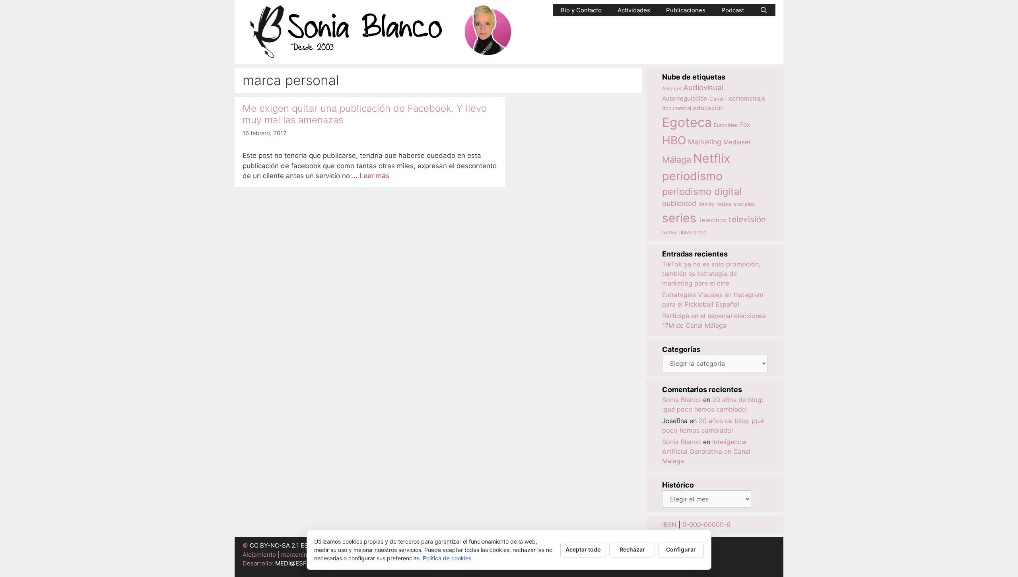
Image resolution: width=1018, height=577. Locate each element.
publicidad (679, 203)
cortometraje (747, 98)
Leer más (374, 176)
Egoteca (687, 122)
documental (676, 108)
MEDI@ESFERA (296, 563)
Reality (706, 204)
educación (708, 108)
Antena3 (671, 88)
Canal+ (718, 98)
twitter (669, 232)
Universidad (692, 232)
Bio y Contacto (581, 10)
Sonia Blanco (681, 400)
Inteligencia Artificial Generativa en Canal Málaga (706, 451)
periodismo (692, 176)
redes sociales (736, 203)
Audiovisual (703, 87)
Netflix (711, 158)
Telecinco (712, 220)
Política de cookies (447, 558)
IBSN (669, 524)
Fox (745, 124)
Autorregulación (684, 98)
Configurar (681, 549)
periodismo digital (702, 191)
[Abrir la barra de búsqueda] (763, 10)
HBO (674, 140)
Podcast (732, 10)
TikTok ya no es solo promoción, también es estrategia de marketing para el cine (711, 273)
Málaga (676, 159)
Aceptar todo (583, 549)
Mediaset (737, 142)
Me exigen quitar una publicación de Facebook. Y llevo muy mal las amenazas (365, 114)
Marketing (704, 142)
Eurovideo (726, 125)
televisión (747, 219)
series (679, 218)
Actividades (634, 10)
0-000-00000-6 (706, 524)
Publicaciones (685, 10)
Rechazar (632, 549)
